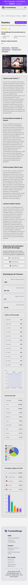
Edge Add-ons (15, 265)
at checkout (18, 3)
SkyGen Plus (11, 562)
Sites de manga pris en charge (13, 16)
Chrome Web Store (15, 258)
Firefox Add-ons (15, 261)
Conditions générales (13, 538)
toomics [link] (24, 16)
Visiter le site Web (20, 22)
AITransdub (11, 560)
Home (2, 16)
